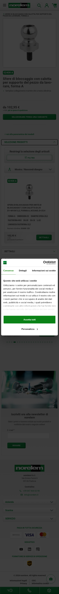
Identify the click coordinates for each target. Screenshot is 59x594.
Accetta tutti (29, 319)
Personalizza (27, 329)
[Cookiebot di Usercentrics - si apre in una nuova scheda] (43, 262)
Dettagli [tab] (23, 270)
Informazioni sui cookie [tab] (44, 270)
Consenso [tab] (8, 270)
